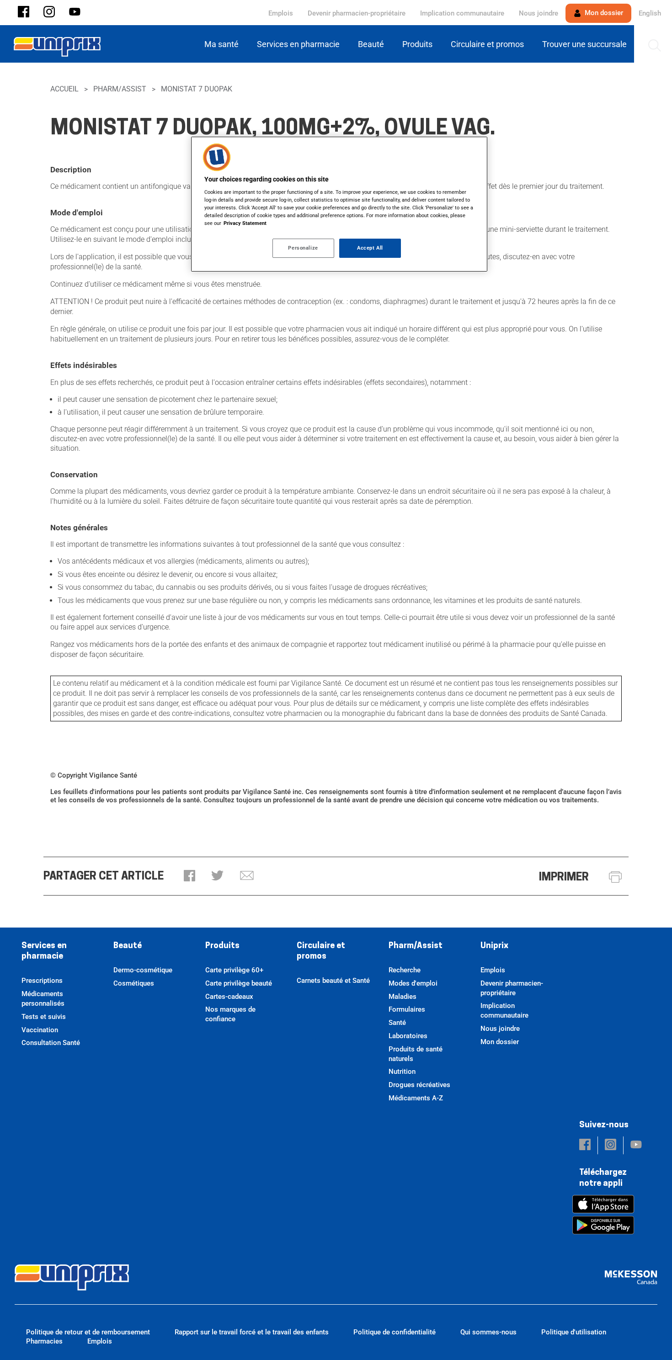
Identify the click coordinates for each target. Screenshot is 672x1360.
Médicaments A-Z (416, 1098)
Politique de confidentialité (394, 1332)
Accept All (370, 248)
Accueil (64, 89)
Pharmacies (44, 1341)
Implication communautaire (462, 13)
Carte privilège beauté (238, 983)
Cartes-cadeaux (229, 996)
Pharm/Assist (119, 89)
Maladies (402, 996)
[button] (23, 12)
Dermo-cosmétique (142, 970)
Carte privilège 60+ (234, 970)
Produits (222, 946)
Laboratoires (408, 1036)
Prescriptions (42, 980)
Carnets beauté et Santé (333, 980)
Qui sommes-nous (488, 1332)
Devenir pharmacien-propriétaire (356, 13)
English (650, 13)
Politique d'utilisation (573, 1332)
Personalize (303, 248)
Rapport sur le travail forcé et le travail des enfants (252, 1332)
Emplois (280, 13)
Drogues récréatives (419, 1085)
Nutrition (402, 1071)
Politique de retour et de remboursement (88, 1332)
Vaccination (39, 1030)
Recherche (405, 970)
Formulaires (407, 1009)
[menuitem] (223, 44)
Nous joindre (538, 13)
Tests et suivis (43, 1017)
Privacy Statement (245, 223)
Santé (397, 1023)
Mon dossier (603, 13)
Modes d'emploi (413, 983)
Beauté (127, 946)
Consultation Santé (50, 1043)
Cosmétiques (133, 983)
